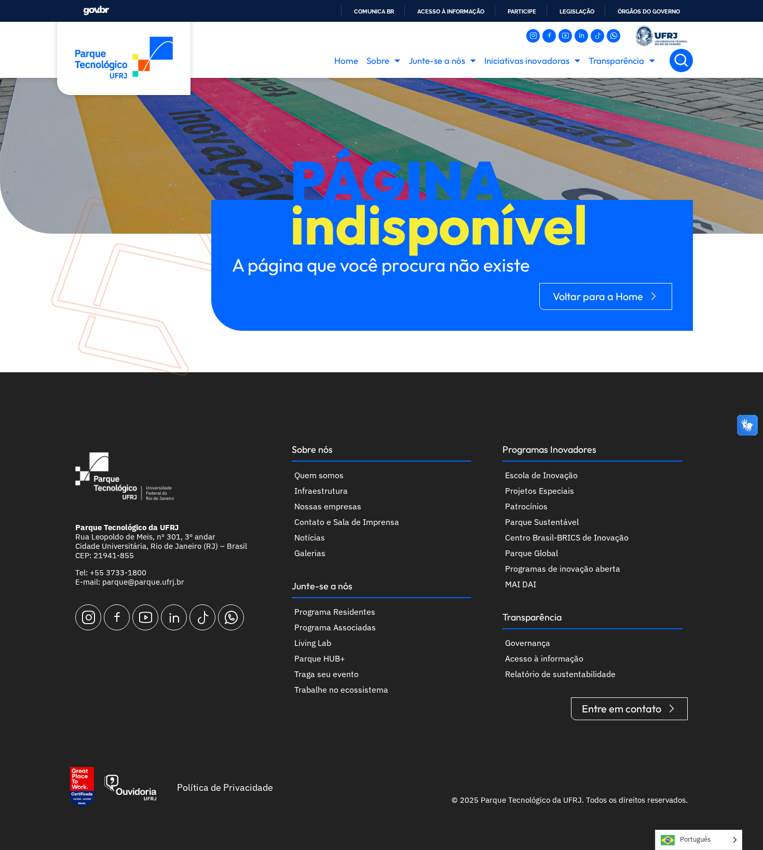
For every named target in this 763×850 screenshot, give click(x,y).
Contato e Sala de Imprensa (346, 522)
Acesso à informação (450, 11)
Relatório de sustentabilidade (560, 674)
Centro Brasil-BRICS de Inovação (567, 537)
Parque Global (531, 553)
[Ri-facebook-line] (549, 36)
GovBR (96, 11)
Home (346, 60)
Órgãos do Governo (649, 11)
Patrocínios (526, 506)
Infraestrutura (321, 490)
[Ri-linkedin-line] (581, 36)
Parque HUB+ (319, 658)
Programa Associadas (335, 627)
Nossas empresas (327, 506)
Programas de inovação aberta (562, 568)
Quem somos (319, 475)
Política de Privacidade (225, 787)
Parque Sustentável (542, 522)
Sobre (377, 60)
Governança (527, 643)
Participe (522, 11)
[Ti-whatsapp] (613, 36)
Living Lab (312, 643)
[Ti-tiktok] (597, 36)
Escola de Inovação (541, 475)
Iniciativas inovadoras (526, 60)
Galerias (309, 553)
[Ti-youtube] (565, 36)
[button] (681, 60)
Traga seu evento (326, 674)
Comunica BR (374, 11)
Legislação (577, 11)
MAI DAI (520, 584)
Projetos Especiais (539, 490)
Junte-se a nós (436, 60)
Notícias (309, 537)
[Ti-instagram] (533, 36)
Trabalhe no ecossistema (341, 689)
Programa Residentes (334, 611)
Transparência (616, 60)
